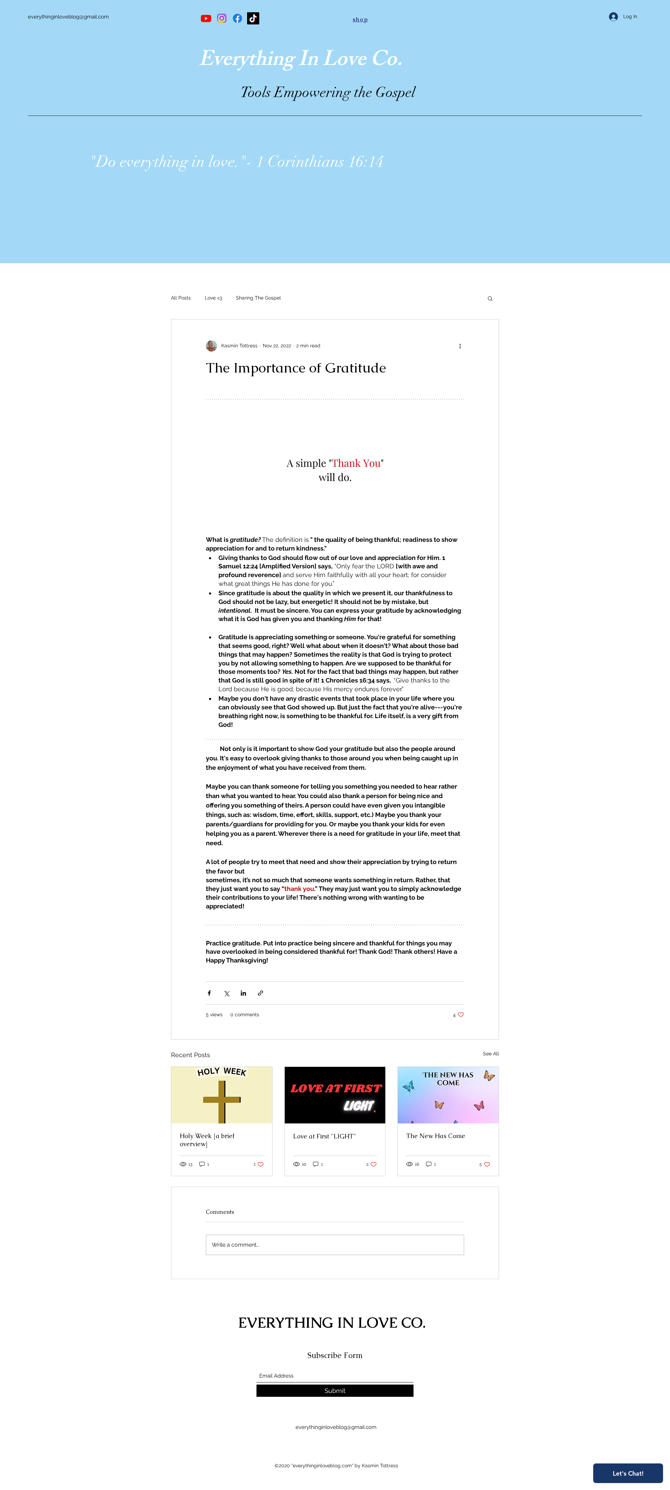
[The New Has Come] (448, 1095)
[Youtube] (206, 18)
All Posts (181, 298)
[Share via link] (260, 993)
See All (491, 1053)
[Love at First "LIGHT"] (335, 1095)
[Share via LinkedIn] (243, 993)
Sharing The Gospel (258, 298)
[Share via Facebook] (209, 993)
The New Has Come (435, 1136)
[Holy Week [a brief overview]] (221, 1095)
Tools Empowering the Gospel (327, 92)
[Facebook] (237, 18)
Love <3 (213, 298)
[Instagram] (222, 18)
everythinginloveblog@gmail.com (68, 17)
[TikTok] (253, 18)
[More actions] (460, 346)
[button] (490, 298)
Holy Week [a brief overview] (207, 1140)
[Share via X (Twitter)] (226, 993)
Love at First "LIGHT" (324, 1136)
